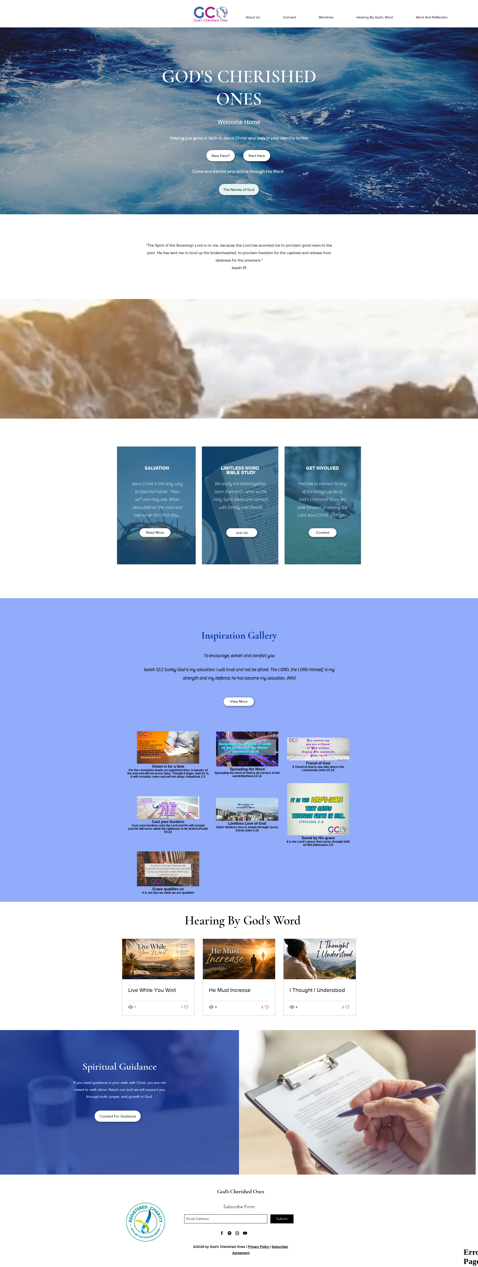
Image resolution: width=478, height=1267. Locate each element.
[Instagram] (237, 1233)
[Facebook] (221, 1233)
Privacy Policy (258, 1247)
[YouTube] (244, 1233)
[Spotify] (229, 1233)
